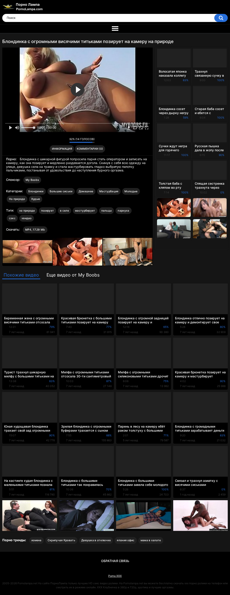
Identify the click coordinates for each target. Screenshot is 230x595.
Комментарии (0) (90, 148)
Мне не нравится (64, 140)
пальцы (106, 210)
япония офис (125, 540)
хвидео (27, 218)
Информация (62, 148)
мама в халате (151, 540)
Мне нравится (59, 140)
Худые (35, 199)
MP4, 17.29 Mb (35, 229)
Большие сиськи (61, 191)
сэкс (12, 218)
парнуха (123, 210)
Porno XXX (115, 576)
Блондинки (36, 191)
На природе (17, 199)
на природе (27, 210)
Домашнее (86, 191)
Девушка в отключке (96, 540)
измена (36, 540)
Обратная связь (115, 561)
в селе (64, 210)
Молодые (130, 191)
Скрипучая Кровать (61, 540)
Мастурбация (108, 191)
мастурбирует (85, 210)
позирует (47, 210)
